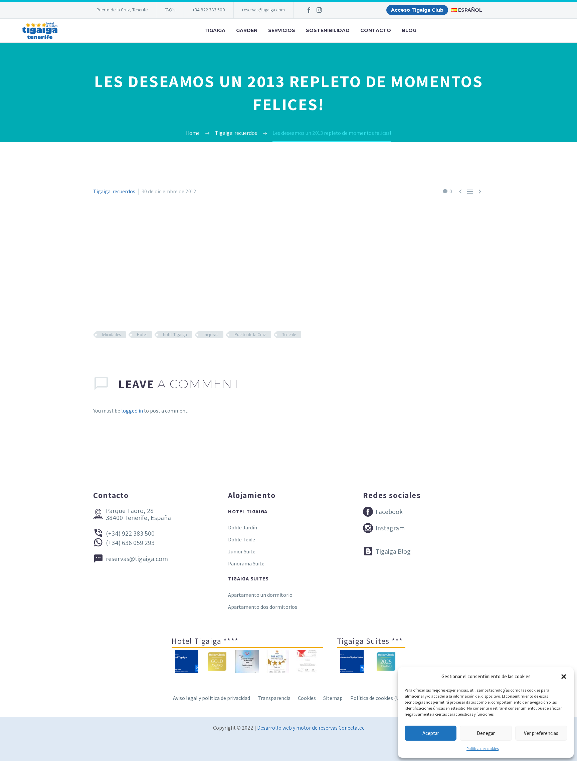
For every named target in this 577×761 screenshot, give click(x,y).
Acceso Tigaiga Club (417, 10)
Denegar (486, 733)
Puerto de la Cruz (250, 334)
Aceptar (430, 733)
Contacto (375, 30)
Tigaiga (214, 30)
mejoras (210, 334)
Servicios (281, 30)
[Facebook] (309, 10)
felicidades (111, 334)
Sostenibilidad (328, 30)
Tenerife (289, 334)
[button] (563, 676)
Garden (246, 30)
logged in (132, 410)
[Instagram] (319, 10)
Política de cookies (482, 748)
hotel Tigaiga (175, 334)
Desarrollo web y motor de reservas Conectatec (310, 727)
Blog (409, 30)
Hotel (142, 334)
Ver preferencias (541, 733)
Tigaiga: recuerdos (114, 191)
